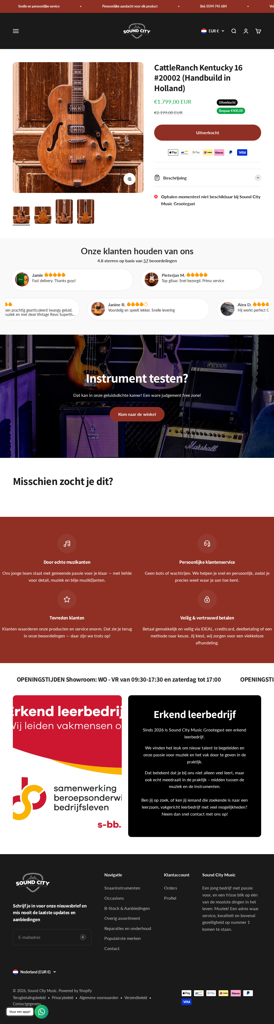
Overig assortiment (122, 918)
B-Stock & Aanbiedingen (127, 908)
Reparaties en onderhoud (127, 928)
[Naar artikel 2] (42, 216)
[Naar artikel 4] (85, 212)
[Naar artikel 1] (21, 216)
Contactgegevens (27, 1003)
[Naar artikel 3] (64, 212)
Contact (112, 948)
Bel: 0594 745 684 (184, 6)
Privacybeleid (62, 997)
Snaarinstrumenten (122, 887)
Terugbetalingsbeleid (29, 997)
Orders (170, 887)
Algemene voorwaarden (98, 997)
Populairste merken (122, 938)
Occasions (114, 897)
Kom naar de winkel (137, 414)
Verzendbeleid (135, 997)
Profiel (170, 897)
